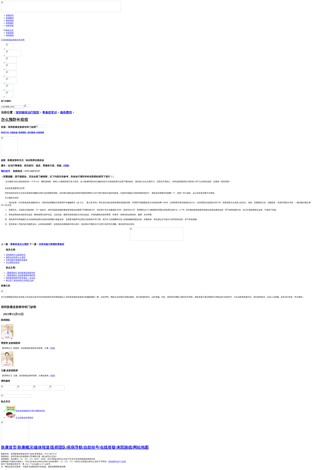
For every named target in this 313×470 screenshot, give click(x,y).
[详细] (66, 165)
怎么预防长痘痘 (13, 262)
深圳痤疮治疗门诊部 (117, 461)
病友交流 (9, 30)
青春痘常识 (49, 112)
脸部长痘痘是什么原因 (15, 257)
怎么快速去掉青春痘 (24, 418)
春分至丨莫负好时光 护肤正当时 (20, 280)
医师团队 (10, 23)
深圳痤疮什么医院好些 (15, 255)
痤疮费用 (66, 112)
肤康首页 (10, 15)
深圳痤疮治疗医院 (27, 112)
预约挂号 (5, 171)
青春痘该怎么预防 (19, 244)
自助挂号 (91, 447)
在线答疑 (10, 33)
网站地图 (141, 447)
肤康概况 (10, 18)
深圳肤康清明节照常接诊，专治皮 (20, 278)
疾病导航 (10, 26)
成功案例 (31, 132)
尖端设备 (14, 132)
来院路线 (10, 35)
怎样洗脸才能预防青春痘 (51, 244)
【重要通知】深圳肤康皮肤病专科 (20, 273)
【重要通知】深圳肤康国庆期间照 (20, 275)
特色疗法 (5, 132)
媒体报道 (10, 20)
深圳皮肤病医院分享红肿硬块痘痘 (30, 411)
